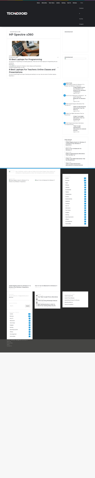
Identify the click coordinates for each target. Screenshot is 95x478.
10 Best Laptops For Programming (25, 59)
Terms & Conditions (69, 304)
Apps (66, 182)
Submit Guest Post (69, 295)
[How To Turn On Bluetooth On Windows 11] (74, 95)
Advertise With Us (69, 302)
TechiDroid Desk (12, 67)
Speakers (67, 201)
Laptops (67, 187)
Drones (67, 196)
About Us (9, 341)
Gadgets (67, 212)
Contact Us (9, 345)
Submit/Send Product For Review (72, 300)
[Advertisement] (75, 41)
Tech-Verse (51, 2)
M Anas (10, 57)
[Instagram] (77, 170)
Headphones (68, 194)
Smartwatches (68, 198)
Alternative (44, 2)
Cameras (67, 203)
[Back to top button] (0, 353)
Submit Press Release (69, 298)
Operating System (69, 217)
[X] (74, 170)
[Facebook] (73, 170)
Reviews (75, 2)
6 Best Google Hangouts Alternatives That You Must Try (79, 108)
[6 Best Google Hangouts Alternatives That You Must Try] (75, 105)
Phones (67, 185)
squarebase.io (24, 340)
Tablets (67, 192)
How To (69, 2)
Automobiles (68, 223)
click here (11, 297)
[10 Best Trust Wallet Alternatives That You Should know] (75, 114)
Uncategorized (68, 221)
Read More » (11, 64)
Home (38, 2)
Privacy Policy (10, 342)
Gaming (63, 2)
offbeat (67, 219)
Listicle (58, 2)
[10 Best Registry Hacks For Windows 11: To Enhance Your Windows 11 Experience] (75, 85)
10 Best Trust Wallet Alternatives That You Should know (78, 118)
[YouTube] (76, 170)
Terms (8, 344)
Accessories (68, 189)
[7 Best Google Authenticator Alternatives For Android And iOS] (75, 124)
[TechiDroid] (17, 13)
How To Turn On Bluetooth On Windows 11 (46, 285)
